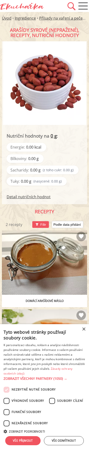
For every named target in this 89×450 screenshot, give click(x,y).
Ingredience (25, 18)
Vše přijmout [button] (23, 441)
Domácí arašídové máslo (45, 301)
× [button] (83, 329)
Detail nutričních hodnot (29, 196)
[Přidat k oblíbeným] (81, 236)
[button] (44, 378)
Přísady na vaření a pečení (62, 18)
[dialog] (44, 387)
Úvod (6, 18)
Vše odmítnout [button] (64, 441)
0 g (54, 136)
